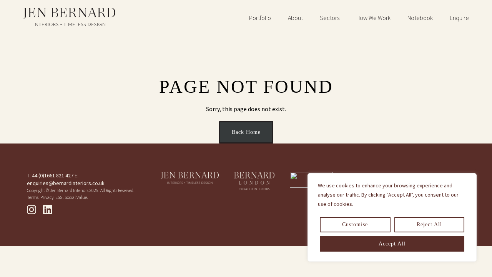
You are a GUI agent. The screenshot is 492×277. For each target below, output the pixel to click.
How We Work (373, 18)
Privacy (46, 197)
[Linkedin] (47, 209)
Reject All (429, 224)
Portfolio (260, 18)
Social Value (76, 197)
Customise (355, 224)
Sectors (329, 18)
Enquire (459, 18)
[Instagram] (31, 209)
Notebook (420, 18)
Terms (32, 197)
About (295, 18)
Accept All (392, 244)
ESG (59, 197)
